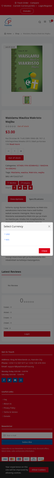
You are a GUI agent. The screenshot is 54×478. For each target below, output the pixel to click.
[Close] (49, 226)
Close (44, 250)
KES (7, 239)
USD (8, 234)
